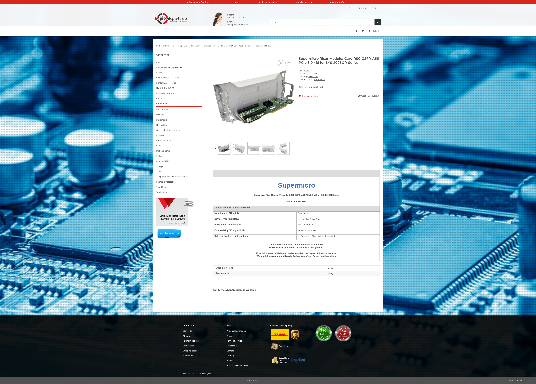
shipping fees (206, 373)
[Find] (378, 22)
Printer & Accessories (166, 83)
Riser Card (313, 76)
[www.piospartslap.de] (171, 18)
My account (232, 345)
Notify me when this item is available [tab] (234, 290)
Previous (215, 148)
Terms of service (234, 340)
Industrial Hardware (165, 93)
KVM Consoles (162, 109)
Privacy (230, 336)
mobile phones (163, 150)
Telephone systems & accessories (172, 176)
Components (162, 103)
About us (187, 336)
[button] (356, 31)
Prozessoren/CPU (164, 140)
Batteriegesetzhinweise (237, 365)
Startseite (362, 8)
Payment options (191, 340)
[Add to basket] (215, 55)
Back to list (160, 46)
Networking (161, 125)
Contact (375, 8)
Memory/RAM (162, 161)
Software (160, 156)
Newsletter (188, 355)
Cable (159, 98)
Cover (159, 62)
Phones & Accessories (166, 181)
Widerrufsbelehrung (236, 331)
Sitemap (230, 355)
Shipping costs (190, 350)
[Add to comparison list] (281, 63)
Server (159, 145)
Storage (159, 166)
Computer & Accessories (167, 77)
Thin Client (161, 187)
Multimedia (161, 120)
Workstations (162, 192)
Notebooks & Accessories (168, 130)
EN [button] (350, 8)
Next (292, 148)
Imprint (230, 360)
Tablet (159, 171)
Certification (188, 345)
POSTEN (160, 135)
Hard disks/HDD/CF (165, 88)
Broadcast (161, 72)
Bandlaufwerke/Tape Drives (169, 67)
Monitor (160, 114)
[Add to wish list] (288, 63)
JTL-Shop (521, 380)
